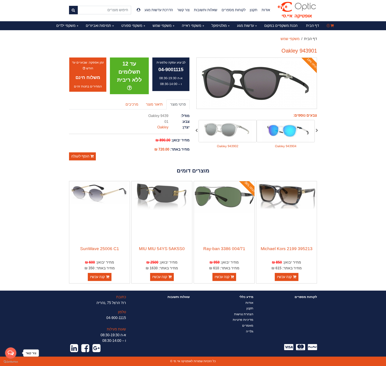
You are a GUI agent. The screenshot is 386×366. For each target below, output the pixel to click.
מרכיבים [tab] (132, 104)
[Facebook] (85, 348)
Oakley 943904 (285, 146)
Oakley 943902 (227, 146)
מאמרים (247, 325)
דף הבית (312, 26)
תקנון (253, 10)
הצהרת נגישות (243, 314)
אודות (266, 10)
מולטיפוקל (221, 26)
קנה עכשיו (284, 277)
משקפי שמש (163, 26)
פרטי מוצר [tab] (178, 104)
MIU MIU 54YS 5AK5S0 (162, 248)
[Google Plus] (96, 348)
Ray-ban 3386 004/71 (224, 248)
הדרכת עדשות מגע (159, 10)
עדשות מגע (247, 26)
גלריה (249, 331)
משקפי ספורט (133, 26)
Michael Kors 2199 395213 (287, 248)
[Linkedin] (74, 348)
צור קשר (183, 10)
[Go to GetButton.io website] (11, 361)
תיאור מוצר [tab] (154, 104)
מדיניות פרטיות (243, 319)
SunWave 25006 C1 (99, 248)
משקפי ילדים (67, 26)
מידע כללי (246, 297)
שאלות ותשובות (205, 10)
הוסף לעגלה (80, 156)
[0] (332, 26)
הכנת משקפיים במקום (281, 26)
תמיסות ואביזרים (100, 26)
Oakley (162, 127)
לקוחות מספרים (233, 10)
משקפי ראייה (193, 26)
